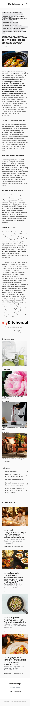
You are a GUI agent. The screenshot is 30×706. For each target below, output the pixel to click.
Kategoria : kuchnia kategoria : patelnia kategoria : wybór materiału (12, 14)
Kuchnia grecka (17, 25)
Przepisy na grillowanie (20, 31)
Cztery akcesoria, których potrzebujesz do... (14, 428)
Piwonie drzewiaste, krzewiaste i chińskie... (12, 397)
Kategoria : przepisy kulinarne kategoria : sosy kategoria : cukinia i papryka (14, 19)
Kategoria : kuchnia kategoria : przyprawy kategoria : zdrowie (13, 17)
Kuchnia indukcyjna (8, 27)
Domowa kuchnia (6, 12)
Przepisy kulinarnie (7, 31)
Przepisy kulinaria (7, 30)
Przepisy (23, 28)
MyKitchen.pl (14, 4)
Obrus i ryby (17, 28)
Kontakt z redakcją (16, 332)
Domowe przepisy (17, 12)
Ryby (4, 32)
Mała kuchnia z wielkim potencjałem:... (14, 459)
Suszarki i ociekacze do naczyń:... (13, 367)
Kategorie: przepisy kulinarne (10, 22)
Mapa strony (17, 330)
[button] (2, 4)
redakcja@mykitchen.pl (20, 701)
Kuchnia (16, 24)
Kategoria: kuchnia (8, 21)
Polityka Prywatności (15, 691)
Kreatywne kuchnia (7, 24)
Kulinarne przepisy (7, 28)
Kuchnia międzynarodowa (20, 27)
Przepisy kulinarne (18, 30)
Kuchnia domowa (7, 25)
